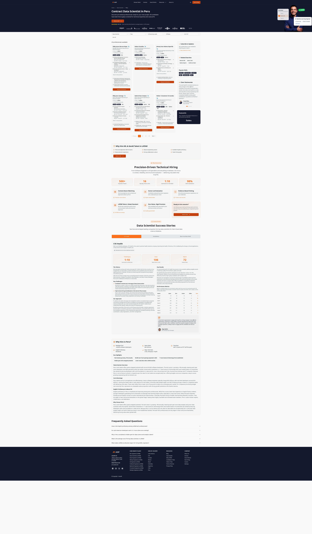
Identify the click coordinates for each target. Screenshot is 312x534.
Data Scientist (120, 7)
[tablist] (156, 236)
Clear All (114, 37)
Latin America (151, 453)
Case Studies (169, 455)
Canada (150, 457)
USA (149, 455)
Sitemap (186, 464)
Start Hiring (196, 2)
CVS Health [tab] (126, 236)
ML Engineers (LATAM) (135, 453)
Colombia (150, 464)
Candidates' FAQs (170, 460)
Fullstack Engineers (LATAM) (136, 464)
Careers (186, 462)
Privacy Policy (169, 466)
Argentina (150, 466)
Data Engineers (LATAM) (135, 457)
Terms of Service (170, 464)
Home (113, 7)
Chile (149, 468)
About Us (171, 2)
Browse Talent (137, 2)
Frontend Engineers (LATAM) (136, 468)
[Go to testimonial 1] (187, 106)
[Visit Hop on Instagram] (116, 468)
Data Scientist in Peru (185, 50)
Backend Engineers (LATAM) (136, 466)
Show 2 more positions (161, 73)
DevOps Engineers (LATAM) (136, 470)
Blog (167, 453)
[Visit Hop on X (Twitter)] (119, 468)
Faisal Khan (186, 101)
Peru (149, 470)
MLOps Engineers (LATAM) (136, 460)
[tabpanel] (156, 287)
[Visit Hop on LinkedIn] (113, 468)
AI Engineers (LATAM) (135, 462)
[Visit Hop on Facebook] (122, 468)
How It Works (153, 2)
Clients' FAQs (169, 462)
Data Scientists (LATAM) (135, 455)
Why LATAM (169, 457)
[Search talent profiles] (190, 2)
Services (145, 2)
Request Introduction (121, 89)
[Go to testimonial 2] (188, 106)
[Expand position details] (129, 62)
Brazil (149, 462)
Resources (161, 2)
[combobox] (120, 34)
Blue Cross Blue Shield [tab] (185, 236)
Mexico (149, 460)
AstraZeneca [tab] (156, 236)
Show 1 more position (117, 120)
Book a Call (116, 21)
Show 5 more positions (118, 74)
